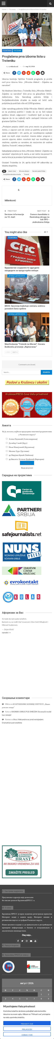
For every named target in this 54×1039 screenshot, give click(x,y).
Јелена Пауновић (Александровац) (23, 439)
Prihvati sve (27, 1024)
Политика (7, 51)
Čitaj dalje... (27, 935)
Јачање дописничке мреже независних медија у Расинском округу (17, 276)
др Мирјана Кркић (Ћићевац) (21, 455)
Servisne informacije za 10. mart (14, 215)
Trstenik (26, 174)
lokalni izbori (12, 171)
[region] (27, 1020)
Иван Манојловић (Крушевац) (21, 447)
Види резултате (27, 468)
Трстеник (17, 51)
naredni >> (6, 632)
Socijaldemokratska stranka (12, 174)
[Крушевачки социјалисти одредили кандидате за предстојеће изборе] (27, 250)
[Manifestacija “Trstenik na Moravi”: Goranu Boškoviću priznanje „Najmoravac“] (27, 327)
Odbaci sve (27, 1035)
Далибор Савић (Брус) (18, 443)
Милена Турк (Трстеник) (19, 451)
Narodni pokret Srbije (38, 171)
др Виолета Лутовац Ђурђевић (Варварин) (26, 459)
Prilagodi (27, 1029)
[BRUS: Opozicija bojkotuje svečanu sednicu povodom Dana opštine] (27, 289)
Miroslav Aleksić (24, 171)
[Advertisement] (27, 665)
